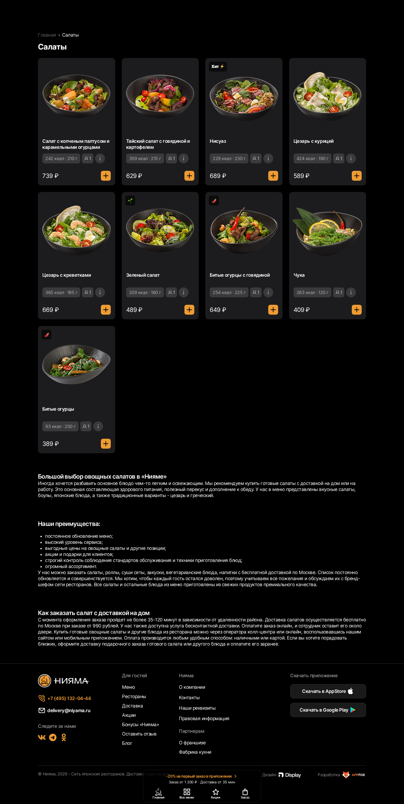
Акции (129, 715)
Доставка (132, 706)
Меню (128, 687)
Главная (47, 35)
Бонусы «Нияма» (140, 724)
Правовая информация (204, 718)
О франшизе (192, 742)
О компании (192, 687)
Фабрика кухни (195, 752)
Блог (127, 743)
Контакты (189, 697)
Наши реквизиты (197, 708)
